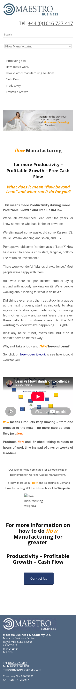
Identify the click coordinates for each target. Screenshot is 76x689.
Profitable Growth (17, 92)
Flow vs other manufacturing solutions (30, 73)
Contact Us (38, 578)
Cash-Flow (12, 79)
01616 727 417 (17, 663)
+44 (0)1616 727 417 (50, 23)
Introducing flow (16, 61)
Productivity (13, 85)
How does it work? (17, 67)
